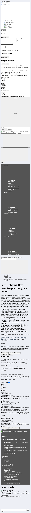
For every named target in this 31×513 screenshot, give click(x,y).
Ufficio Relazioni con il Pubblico (13, 473)
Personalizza (4, 352)
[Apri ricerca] (16, 140)
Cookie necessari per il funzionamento (11, 374)
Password (19, 41)
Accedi (3, 30)
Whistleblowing (8, 477)
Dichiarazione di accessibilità (12, 474)
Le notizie (7, 277)
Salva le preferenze (14, 428)
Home (5, 274)
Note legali (7, 470)
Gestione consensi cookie (11, 479)
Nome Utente (20, 39)
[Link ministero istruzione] (8, 3)
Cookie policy (8, 468)
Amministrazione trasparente (12, 481)
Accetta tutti (6, 354)
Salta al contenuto (5, 1)
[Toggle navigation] (14, 154)
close (2, 162)
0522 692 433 (10, 445)
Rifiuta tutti (15, 352)
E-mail (19, 66)
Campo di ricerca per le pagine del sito (11, 257)
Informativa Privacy (9, 471)
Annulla (3, 129)
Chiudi (2, 83)
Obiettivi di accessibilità (10, 476)
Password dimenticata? (7, 44)
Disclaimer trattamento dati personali (10, 496)
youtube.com (4, 382)
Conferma (9, 129)
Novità (6, 276)
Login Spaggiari (16, 72)
